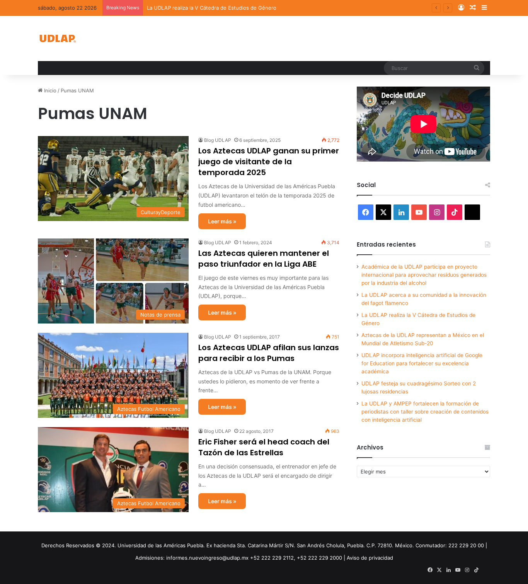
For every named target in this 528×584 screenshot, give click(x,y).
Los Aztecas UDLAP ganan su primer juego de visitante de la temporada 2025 (268, 161)
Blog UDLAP (217, 140)
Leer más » (222, 221)
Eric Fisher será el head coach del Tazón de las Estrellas (263, 447)
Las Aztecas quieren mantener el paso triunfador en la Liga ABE (263, 258)
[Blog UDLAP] (57, 38)
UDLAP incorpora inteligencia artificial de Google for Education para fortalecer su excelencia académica (421, 363)
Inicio (49, 90)
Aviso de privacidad (370, 558)
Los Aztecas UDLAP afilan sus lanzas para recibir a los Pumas (268, 353)
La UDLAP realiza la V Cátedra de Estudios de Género (211, 8)
